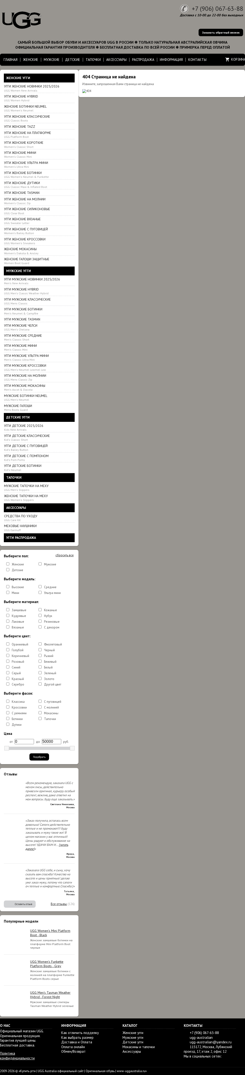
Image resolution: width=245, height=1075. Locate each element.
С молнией (51, 707)
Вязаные (18, 627)
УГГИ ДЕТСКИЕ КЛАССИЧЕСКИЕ (27, 438)
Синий (16, 667)
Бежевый (50, 662)
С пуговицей (52, 702)
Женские (18, 564)
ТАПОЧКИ (93, 59)
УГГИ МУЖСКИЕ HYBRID (26, 291)
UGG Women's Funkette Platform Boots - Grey (46, 963)
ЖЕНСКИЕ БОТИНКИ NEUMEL (25, 108)
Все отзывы (59, 904)
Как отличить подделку (80, 1032)
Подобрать (39, 757)
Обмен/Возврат (73, 1051)
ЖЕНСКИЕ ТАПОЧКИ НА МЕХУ (26, 498)
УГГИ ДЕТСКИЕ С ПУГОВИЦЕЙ (26, 448)
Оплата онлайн (73, 1047)
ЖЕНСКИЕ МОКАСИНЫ (21, 251)
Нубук (48, 616)
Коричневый (20, 656)
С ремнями (19, 713)
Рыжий (48, 656)
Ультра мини (52, 593)
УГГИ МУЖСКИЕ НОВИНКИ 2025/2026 (32, 281)
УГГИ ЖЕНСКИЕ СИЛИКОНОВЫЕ (27, 211)
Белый (48, 667)
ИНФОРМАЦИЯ (171, 59)
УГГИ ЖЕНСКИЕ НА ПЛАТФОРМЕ (27, 135)
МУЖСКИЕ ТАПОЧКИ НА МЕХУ (26, 488)
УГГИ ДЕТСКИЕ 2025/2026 (23, 427)
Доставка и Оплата (76, 1042)
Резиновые (52, 622)
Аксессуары (131, 1051)
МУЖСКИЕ (52, 59)
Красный (18, 679)
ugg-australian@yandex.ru (211, 1042)
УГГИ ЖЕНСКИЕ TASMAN (21, 193)
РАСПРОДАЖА (143, 59)
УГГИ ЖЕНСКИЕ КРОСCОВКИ (24, 241)
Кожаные (50, 610)
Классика (18, 702)
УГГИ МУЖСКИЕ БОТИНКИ (23, 311)
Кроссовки (19, 707)
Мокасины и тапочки (138, 1047)
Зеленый (50, 673)
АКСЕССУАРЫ (116, 59)
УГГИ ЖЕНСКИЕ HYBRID (21, 98)
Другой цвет (52, 684)
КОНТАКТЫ (197, 59)
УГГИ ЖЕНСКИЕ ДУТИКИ (25, 185)
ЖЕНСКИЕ (30, 59)
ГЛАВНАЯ (10, 59)
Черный (49, 650)
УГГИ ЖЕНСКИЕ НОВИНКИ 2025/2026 (31, 88)
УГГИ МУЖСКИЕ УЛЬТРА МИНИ (26, 357)
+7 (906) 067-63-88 (217, 8)
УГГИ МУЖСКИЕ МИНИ (20, 347)
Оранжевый (20, 644)
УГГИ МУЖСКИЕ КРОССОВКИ (25, 367)
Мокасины (51, 713)
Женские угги (132, 1032)
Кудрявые (19, 616)
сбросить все (65, 555)
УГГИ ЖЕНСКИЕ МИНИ (20, 154)
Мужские (50, 564)
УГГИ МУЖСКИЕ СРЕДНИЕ (23, 337)
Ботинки (17, 719)
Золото (49, 679)
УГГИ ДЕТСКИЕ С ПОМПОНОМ (26, 458)
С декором (51, 627)
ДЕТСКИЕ (72, 59)
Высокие (18, 587)
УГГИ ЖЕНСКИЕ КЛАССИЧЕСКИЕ (27, 118)
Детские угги (132, 1042)
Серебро (18, 684)
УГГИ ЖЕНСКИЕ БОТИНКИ (26, 175)
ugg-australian (201, 1037)
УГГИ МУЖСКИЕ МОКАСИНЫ (24, 387)
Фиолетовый (53, 644)
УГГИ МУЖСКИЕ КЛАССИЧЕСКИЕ (27, 301)
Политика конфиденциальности (17, 1055)
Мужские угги (132, 1037)
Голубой (17, 650)
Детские (17, 570)
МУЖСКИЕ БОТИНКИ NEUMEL (25, 397)
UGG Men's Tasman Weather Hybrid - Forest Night (50, 994)
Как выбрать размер (77, 1037)
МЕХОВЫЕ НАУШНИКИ (20, 528)
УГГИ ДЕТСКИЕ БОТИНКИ (22, 467)
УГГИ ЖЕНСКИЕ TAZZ (19, 126)
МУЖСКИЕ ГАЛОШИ (18, 408)
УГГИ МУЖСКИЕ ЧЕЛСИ (20, 327)
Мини (15, 593)
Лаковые (18, 622)
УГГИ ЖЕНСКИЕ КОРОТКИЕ (23, 144)
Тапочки (50, 719)
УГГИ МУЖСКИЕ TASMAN (22, 319)
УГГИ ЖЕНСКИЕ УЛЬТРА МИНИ (26, 165)
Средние (50, 587)
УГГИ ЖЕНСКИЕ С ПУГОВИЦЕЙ (26, 231)
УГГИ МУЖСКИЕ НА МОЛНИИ (25, 377)
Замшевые (19, 610)
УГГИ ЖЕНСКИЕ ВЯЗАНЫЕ (22, 221)
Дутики (17, 725)
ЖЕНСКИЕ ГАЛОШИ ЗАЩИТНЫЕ (26, 261)
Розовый (18, 662)
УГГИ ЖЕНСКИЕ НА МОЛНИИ (24, 201)
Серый (16, 673)
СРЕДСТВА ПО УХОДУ (20, 518)
